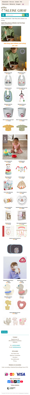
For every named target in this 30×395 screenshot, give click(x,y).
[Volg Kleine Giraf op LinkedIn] (18, 381)
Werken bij (12, 4)
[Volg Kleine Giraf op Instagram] (11, 381)
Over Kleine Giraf (15, 353)
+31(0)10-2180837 (16, 345)
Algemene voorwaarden (15, 355)
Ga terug (4, 332)
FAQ (21, 1)
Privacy (15, 361)
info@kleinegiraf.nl (17, 347)
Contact (17, 1)
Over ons (11, 1)
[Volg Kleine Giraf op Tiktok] (15, 381)
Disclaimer (15, 357)
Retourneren (5, 4)
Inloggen (18, 4)
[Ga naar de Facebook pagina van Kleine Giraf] (8, 381)
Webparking (21, 393)
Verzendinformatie (15, 359)
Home (2, 18)
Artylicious (26, 393)
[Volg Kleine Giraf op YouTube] (21, 381)
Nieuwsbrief (5, 1)
